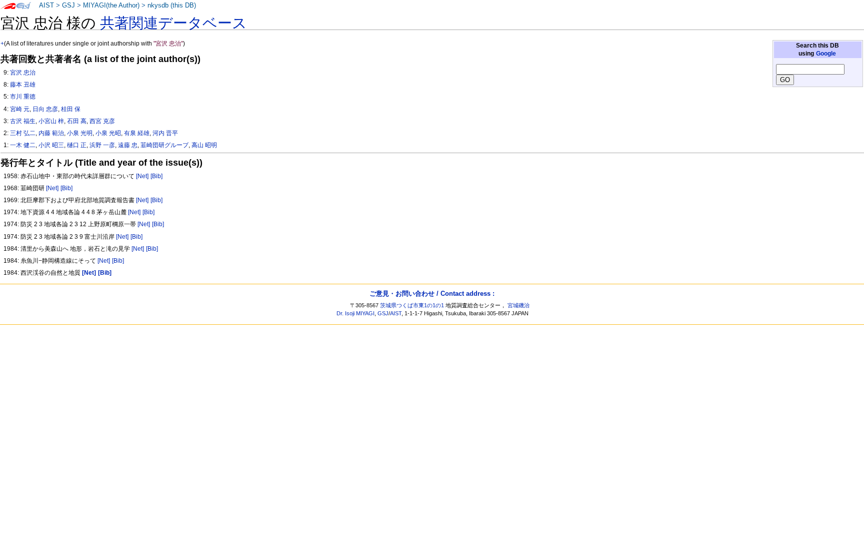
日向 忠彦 (45, 109)
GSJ (68, 5)
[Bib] (156, 176)
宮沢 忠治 (23, 72)
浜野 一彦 (102, 145)
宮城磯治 (519, 305)
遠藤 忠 (128, 145)
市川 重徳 (23, 96)
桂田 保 (70, 109)
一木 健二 (23, 145)
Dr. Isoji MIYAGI (355, 313)
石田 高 (76, 121)
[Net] (142, 176)
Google (826, 53)
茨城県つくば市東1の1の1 (412, 305)
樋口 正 (76, 145)
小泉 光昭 (108, 133)
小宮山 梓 (51, 121)
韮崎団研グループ (164, 145)
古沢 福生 (23, 121)
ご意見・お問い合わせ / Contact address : (432, 293)
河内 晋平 (165, 133)
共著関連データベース (173, 23)
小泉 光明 (79, 133)
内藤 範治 (51, 133)
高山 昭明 (204, 145)
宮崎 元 (20, 109)
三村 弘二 (23, 133)
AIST (46, 5)
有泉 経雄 (137, 133)
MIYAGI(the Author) (111, 5)
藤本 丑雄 (23, 84)
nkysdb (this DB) (172, 5)
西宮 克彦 (102, 121)
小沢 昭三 (51, 145)
